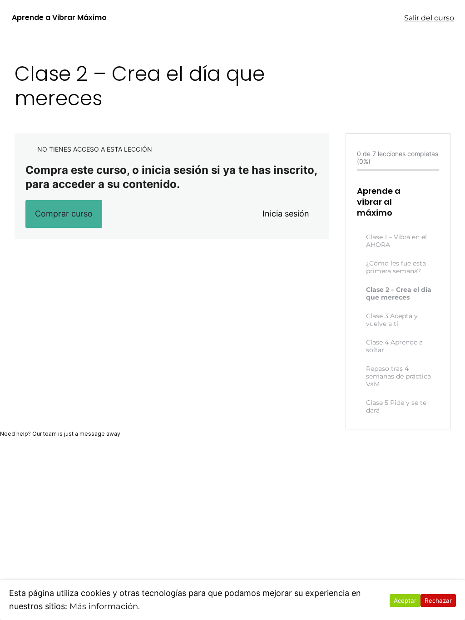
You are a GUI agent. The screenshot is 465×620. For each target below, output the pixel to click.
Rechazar (438, 600)
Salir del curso (429, 18)
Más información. (104, 606)
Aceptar (405, 600)
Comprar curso (64, 213)
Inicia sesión (285, 213)
